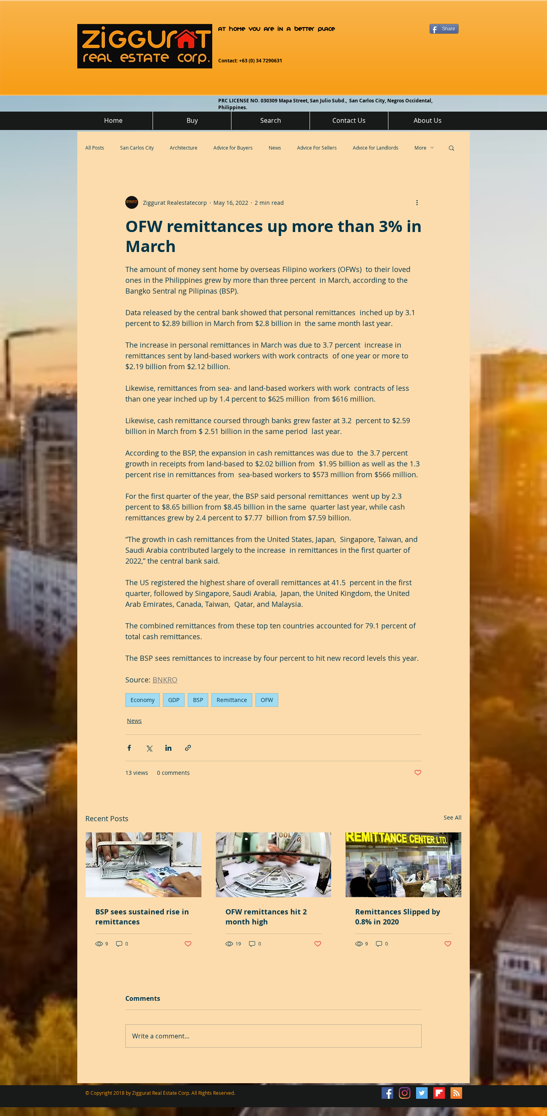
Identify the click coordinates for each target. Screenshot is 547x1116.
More (420, 147)
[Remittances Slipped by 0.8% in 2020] (403, 864)
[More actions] (417, 202)
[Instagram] (404, 1093)
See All (453, 817)
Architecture (183, 147)
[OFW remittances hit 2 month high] (274, 864)
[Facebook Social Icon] (387, 1093)
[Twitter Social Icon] (422, 1093)
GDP (173, 700)
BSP (198, 700)
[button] (451, 147)
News (275, 147)
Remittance (232, 700)
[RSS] (456, 1093)
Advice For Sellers (317, 147)
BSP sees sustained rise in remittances (142, 917)
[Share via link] (188, 748)
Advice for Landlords (375, 147)
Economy (143, 700)
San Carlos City (137, 147)
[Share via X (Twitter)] (149, 748)
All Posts (94, 147)
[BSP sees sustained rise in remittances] (143, 864)
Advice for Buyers (233, 147)
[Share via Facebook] (129, 748)
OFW (267, 700)
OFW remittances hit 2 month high (266, 917)
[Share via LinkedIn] (168, 748)
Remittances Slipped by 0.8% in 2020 (397, 917)
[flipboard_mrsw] (439, 1093)
